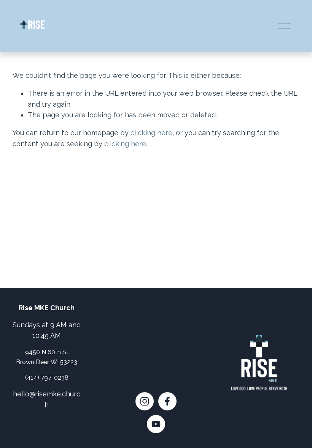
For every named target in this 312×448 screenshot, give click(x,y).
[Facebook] (167, 401)
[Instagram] (144, 401)
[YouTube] (156, 424)
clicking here (151, 133)
